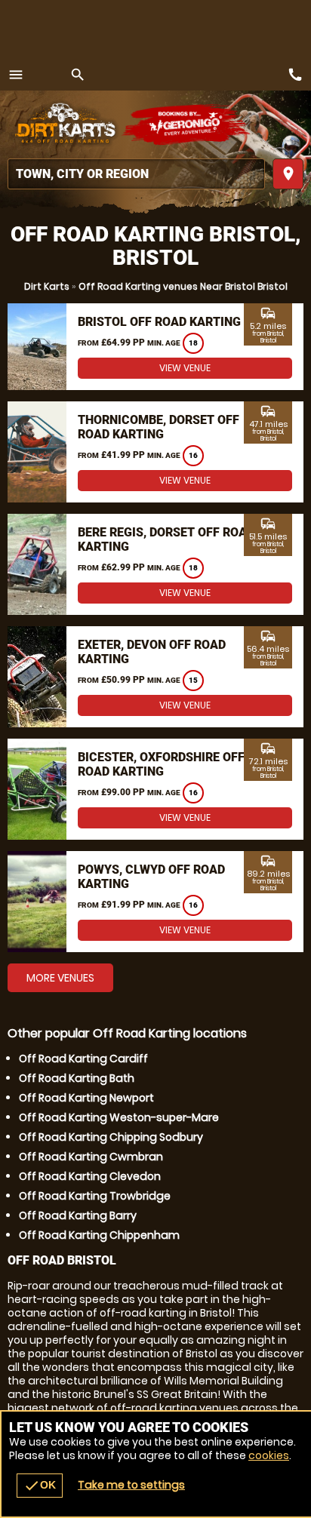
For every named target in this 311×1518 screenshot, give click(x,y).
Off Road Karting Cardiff (83, 1058)
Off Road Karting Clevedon (90, 1176)
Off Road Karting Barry (78, 1215)
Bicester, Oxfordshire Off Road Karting (161, 764)
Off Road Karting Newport (86, 1097)
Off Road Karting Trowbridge (95, 1195)
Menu (16, 74)
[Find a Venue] (136, 173)
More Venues (60, 977)
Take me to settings (131, 1484)
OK (39, 1485)
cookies (268, 1455)
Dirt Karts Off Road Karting (64, 124)
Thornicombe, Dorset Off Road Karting (158, 427)
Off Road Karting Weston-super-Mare (119, 1117)
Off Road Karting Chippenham (99, 1235)
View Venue (185, 367)
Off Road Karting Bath (76, 1078)
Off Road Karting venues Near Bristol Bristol (183, 286)
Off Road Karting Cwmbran (91, 1156)
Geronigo (187, 124)
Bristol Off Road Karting (159, 322)
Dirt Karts (46, 286)
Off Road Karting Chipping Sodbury (111, 1137)
